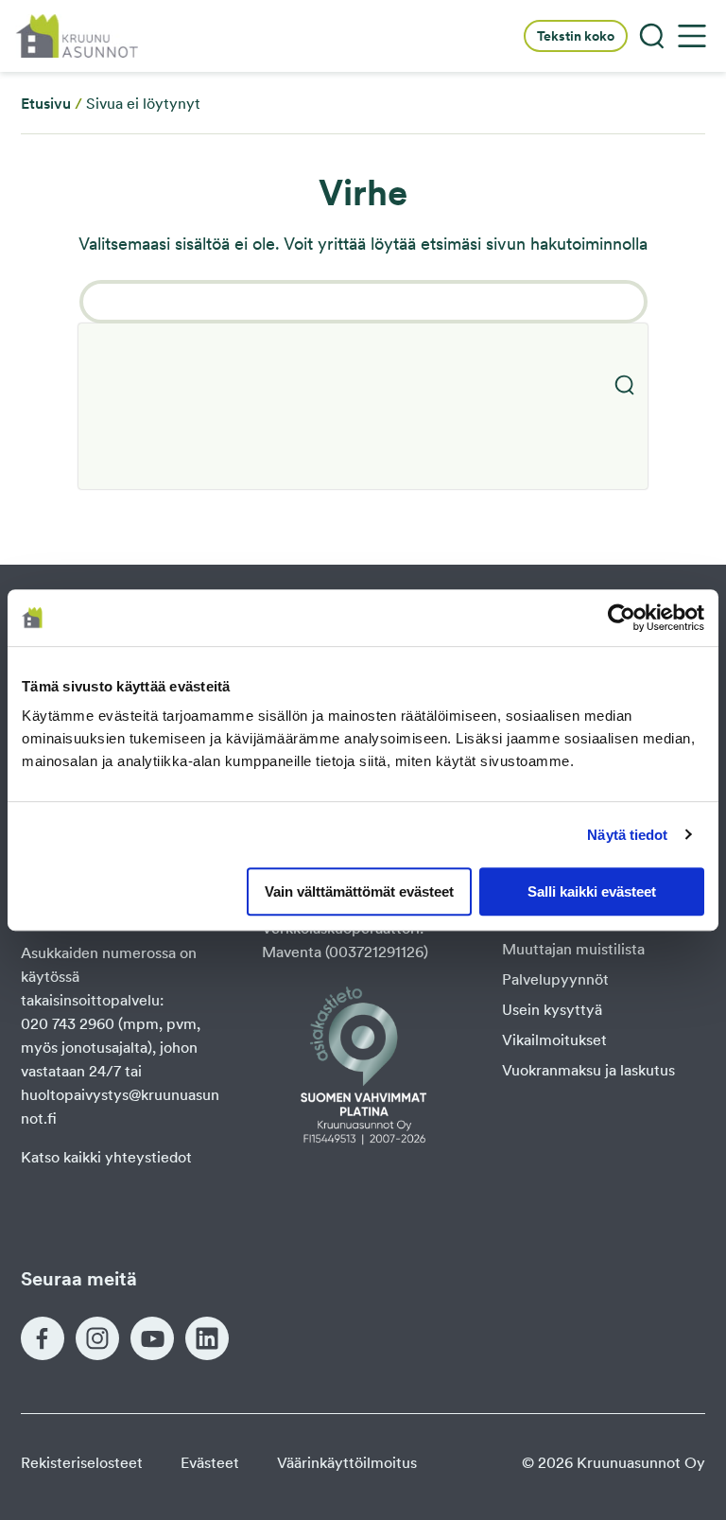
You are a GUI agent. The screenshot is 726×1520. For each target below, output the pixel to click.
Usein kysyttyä (552, 1010)
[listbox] (363, 406)
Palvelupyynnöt (555, 979)
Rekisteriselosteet (82, 1463)
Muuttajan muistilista (573, 949)
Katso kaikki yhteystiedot (106, 1157)
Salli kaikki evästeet (591, 891)
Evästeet (210, 1463)
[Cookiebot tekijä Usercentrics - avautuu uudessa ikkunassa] (621, 617)
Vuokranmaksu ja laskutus (588, 1070)
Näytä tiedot (627, 835)
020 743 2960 (67, 1024)
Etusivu (46, 104)
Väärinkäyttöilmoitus (347, 1463)
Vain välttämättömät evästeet (359, 891)
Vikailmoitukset (554, 1040)
